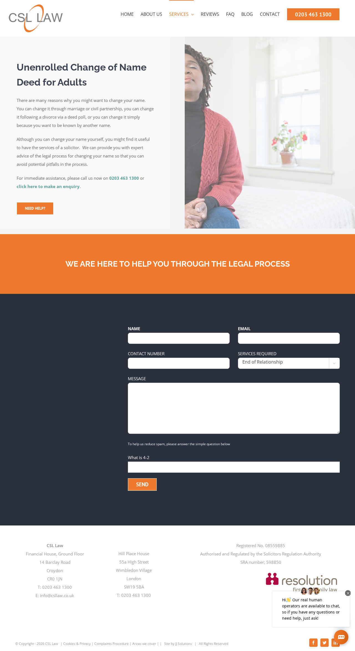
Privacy (85, 643)
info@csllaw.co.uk (57, 595)
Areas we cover (144, 643)
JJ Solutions (183, 643)
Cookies (69, 643)
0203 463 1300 (124, 178)
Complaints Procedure (111, 643)
